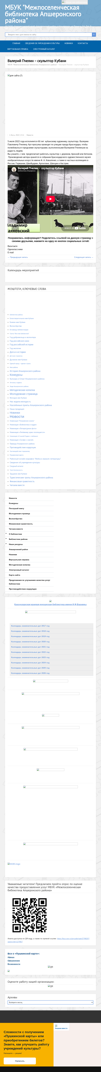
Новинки (69, 43)
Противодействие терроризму (20, 451)
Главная (16, 43)
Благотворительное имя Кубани (22, 318)
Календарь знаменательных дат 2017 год (30, 626)
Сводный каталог (16, 466)
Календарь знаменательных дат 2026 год (30, 673)
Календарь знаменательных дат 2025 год (30, 668)
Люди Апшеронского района (19, 386)
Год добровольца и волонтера (23, 337)
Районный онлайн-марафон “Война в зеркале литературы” (35, 459)
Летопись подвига (16, 382)
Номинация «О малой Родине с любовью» (24, 436)
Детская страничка (16, 356)
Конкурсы (16, 374)
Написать (19, 1061)
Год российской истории (21, 344)
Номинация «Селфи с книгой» (22, 440)
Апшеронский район (18, 549)
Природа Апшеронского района (22, 444)
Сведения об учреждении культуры (42, 43)
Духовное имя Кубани (18, 360)
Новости (30, 135)
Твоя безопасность (16, 470)
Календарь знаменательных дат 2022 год (30, 652)
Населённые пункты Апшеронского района (31, 405)
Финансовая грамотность (22, 481)
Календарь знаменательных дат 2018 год (30, 631)
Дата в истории (18, 352)
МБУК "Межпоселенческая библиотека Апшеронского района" (43, 14)
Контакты (83, 43)
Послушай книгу (16, 508)
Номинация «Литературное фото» (23, 428)
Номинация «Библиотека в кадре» (23, 425)
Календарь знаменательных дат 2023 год (30, 657)
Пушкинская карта (16, 455)
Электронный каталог (44, 49)
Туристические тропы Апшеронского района (31, 477)
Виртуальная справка (17, 49)
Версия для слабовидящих (76, 2)
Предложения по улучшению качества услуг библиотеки (29, 582)
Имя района (14, 367)
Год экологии (15, 348)
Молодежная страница (23, 393)
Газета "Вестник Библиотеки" (19, 333)
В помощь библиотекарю (19, 330)
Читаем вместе (17, 485)
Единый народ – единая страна (20, 363)
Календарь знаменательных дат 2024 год (30, 663)
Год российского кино (19, 341)
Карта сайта (14, 575)
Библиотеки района (16, 314)
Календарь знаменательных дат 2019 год (30, 636)
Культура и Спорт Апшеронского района (27, 379)
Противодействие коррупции (23, 447)
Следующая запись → (83, 257)
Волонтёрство (16, 326)
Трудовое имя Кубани (18, 474)
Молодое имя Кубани (18, 398)
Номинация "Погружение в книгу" (22, 421)
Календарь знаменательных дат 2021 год (30, 647)
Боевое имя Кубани (17, 322)
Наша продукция (17, 409)
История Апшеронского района (25, 371)
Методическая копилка (22, 390)
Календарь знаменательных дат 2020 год (30, 642)
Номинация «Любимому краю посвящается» (27, 432)
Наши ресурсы (16, 544)
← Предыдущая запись (18, 257)
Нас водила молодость (20, 401)
